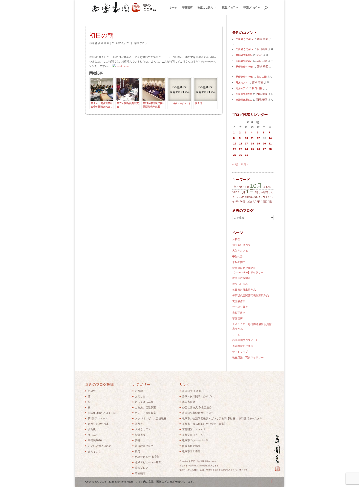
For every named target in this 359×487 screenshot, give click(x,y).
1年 (234, 186)
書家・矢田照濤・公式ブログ (199, 396)
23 (240, 149)
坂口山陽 (262, 76)
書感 (137, 440)
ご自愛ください (244, 39)
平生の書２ (238, 262)
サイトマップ (240, 351)
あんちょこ (94, 451)
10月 (256, 186)
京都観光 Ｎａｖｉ (194, 429)
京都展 (139, 423)
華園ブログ (250, 7)
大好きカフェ (240, 250)
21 (270, 143)
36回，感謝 (246, 201)
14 (270, 138)
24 (246, 149)
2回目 (264, 201)
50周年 (249, 197)
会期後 (92, 429)
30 (240, 154)
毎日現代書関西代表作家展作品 (250, 295)
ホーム (173, 7)
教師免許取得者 (241, 278)
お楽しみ (140, 396)
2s (264, 187)
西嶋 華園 (103, 43)
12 (258, 138)
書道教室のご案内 (242, 345)
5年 (237, 201)
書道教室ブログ (144, 445)
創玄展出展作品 (241, 245)
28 (270, 149)
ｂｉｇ (236, 334)
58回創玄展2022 (244, 94)
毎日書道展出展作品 (244, 289)
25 (252, 149)
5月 (263, 196)
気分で (92, 390)
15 (234, 143)
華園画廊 (187, 7)
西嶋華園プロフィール (245, 340)
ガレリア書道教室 (145, 412)
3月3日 (236, 192)
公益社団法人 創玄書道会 (197, 407)
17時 (239, 187)
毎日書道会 (188, 401)
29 (234, 154)
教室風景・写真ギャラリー (248, 357)
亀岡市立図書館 (191, 451)
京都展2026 (95, 440)
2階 (270, 201)
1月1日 (256, 201)
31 (246, 154)
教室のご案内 (205, 7)
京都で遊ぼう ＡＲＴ (195, 434)
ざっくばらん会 (144, 401)
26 (258, 149)
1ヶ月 (246, 187)
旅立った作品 (240, 283)
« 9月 (235, 164)
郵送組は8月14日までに (102, 412)
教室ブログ (228, 7)
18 (252, 143)
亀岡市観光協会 (191, 445)
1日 (250, 191)
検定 (137, 451)
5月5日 (270, 187)
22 (234, 149)
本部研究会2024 (244, 55)
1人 (268, 197)
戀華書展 (140, 434)
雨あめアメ (242, 82)
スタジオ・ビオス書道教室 (150, 418)
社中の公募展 (240, 306)
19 (258, 143)
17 (246, 143)
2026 (256, 197)
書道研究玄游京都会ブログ (198, 412)
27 (264, 149)
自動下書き (238, 312)
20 (264, 143)
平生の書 (237, 256)
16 (240, 143)
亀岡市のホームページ (195, 440)
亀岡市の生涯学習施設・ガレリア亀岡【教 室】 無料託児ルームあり (222, 418)
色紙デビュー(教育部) (147, 456)
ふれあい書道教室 (145, 407)
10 (246, 138)
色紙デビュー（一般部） (149, 462)
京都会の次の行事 (98, 423)
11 (252, 138)
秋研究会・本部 (244, 66)
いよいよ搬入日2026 (100, 445)
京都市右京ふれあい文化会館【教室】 (204, 423)
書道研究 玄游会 (191, 390)
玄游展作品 (238, 301)
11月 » (244, 164)
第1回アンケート (98, 418)
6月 (242, 192)
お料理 (236, 239)
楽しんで (93, 434)
